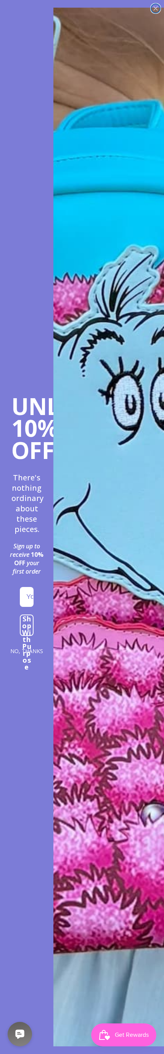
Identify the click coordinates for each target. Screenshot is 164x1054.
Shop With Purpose (27, 625)
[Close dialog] (155, 8)
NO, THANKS (26, 651)
